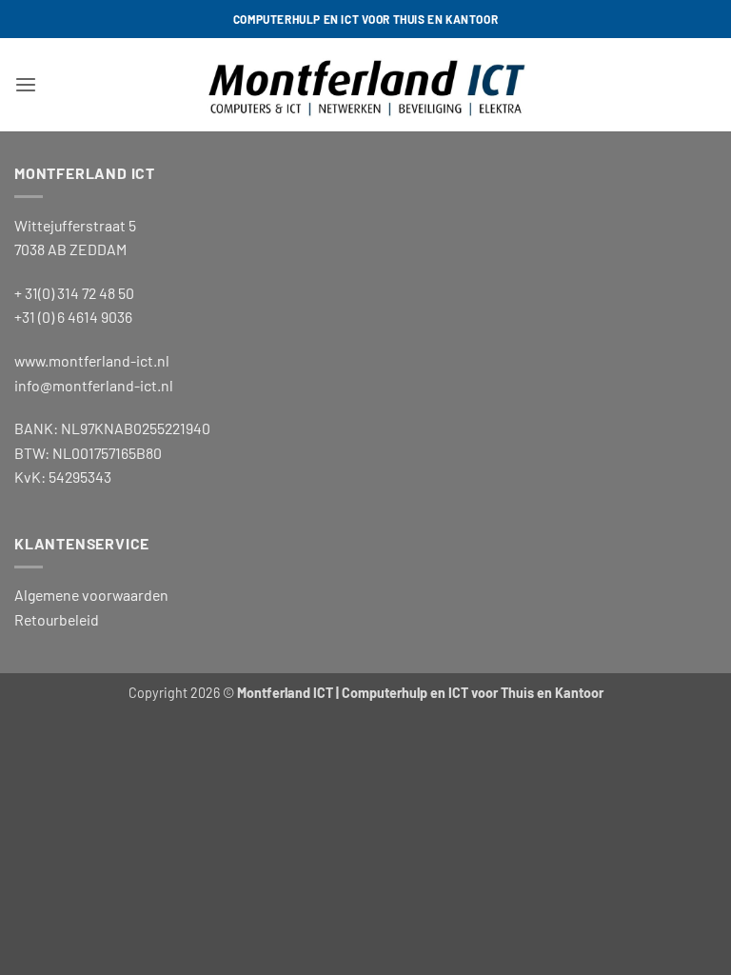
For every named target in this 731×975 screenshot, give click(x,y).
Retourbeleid (56, 619)
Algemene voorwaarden (91, 595)
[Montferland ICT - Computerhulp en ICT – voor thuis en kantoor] (365, 84)
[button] (25, 85)
